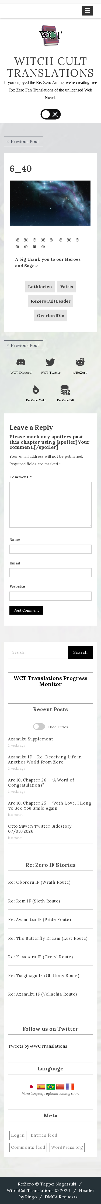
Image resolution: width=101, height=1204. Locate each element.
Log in (18, 1135)
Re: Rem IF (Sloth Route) (34, 901)
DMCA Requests (61, 1196)
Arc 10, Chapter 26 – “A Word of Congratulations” (41, 782)
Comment (20, 477)
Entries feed (44, 1135)
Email (14, 563)
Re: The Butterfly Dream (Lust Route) (48, 938)
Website (17, 586)
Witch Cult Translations (50, 67)
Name (14, 539)
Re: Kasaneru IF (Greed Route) (40, 956)
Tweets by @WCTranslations (37, 1046)
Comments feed (28, 1147)
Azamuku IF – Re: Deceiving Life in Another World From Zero (45, 759)
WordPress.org (67, 1147)
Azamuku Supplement (30, 739)
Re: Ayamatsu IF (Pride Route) (39, 919)
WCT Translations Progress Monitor (50, 681)
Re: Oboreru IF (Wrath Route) (39, 882)
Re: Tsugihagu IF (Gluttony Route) (43, 975)
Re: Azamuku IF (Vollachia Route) (42, 994)
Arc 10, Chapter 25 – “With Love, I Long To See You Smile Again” (49, 806)
